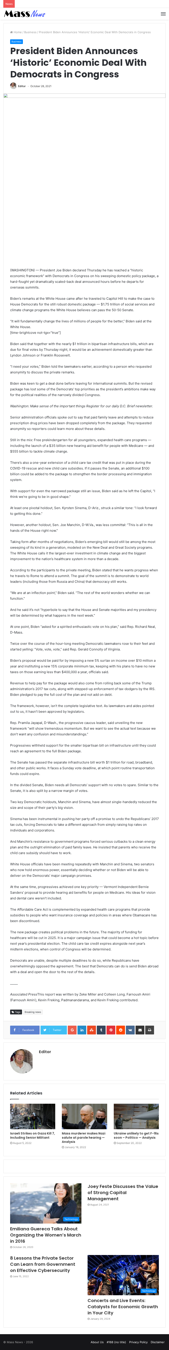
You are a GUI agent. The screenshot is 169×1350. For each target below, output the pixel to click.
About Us (97, 1342)
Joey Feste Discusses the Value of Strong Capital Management (123, 1192)
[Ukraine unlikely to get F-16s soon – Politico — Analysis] (136, 1116)
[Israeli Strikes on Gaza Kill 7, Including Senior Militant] (32, 1116)
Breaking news (33, 1012)
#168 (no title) (116, 1342)
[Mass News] (24, 14)
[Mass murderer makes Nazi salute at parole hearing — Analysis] (84, 1116)
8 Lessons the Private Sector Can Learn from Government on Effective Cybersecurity (42, 1264)
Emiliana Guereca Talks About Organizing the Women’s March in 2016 (45, 1235)
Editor (22, 86)
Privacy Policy (138, 1342)
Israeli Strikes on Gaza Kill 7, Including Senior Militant (32, 1135)
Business (30, 32)
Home (17, 32)
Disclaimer (158, 1342)
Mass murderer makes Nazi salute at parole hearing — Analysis (83, 1137)
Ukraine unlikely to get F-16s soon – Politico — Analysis (136, 1135)
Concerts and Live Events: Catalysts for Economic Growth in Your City (123, 1306)
